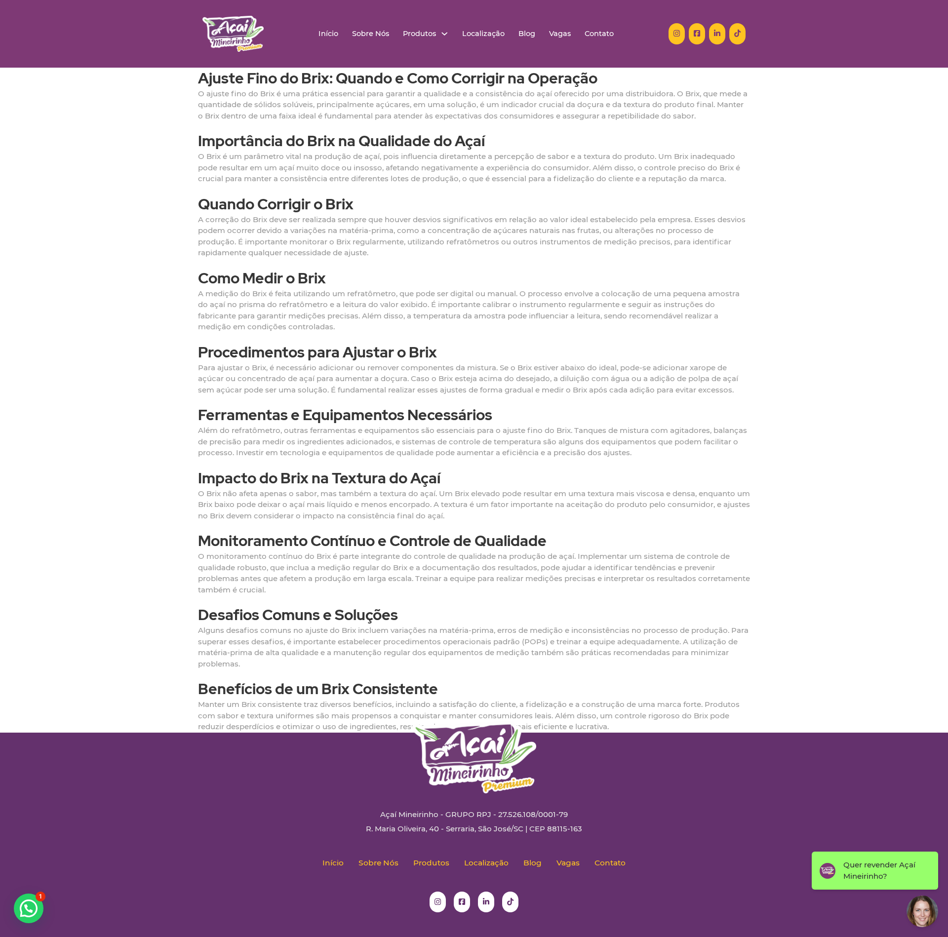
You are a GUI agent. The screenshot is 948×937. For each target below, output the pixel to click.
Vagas (560, 34)
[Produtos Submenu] (444, 34)
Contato (599, 34)
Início (328, 34)
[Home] (233, 34)
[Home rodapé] (474, 750)
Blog (526, 34)
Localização (483, 34)
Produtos (419, 34)
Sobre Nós (370, 34)
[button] (28, 908)
